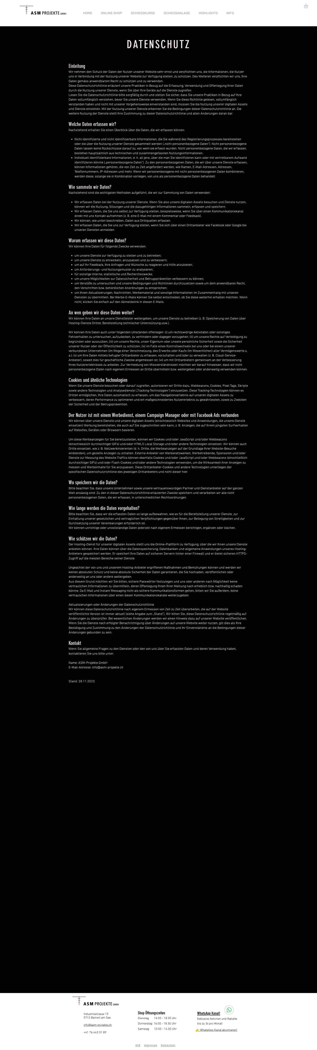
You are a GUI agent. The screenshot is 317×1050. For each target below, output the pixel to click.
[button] (308, 6)
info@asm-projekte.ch (107, 667)
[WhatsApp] (229, 1010)
